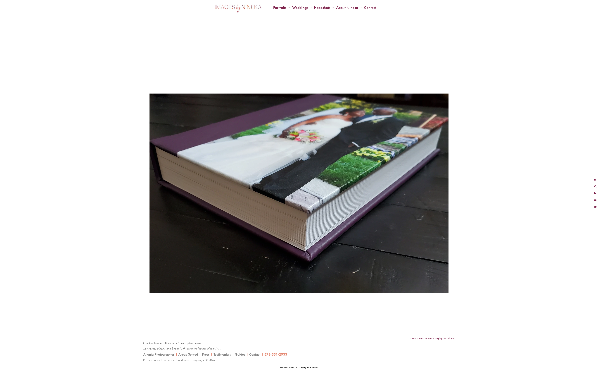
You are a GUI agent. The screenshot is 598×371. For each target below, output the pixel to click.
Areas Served (188, 354)
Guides (240, 354)
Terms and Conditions (176, 360)
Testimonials (222, 354)
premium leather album (200, 348)
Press (206, 354)
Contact (254, 354)
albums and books (168, 348)
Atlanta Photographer (158, 354)
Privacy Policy (151, 360)
